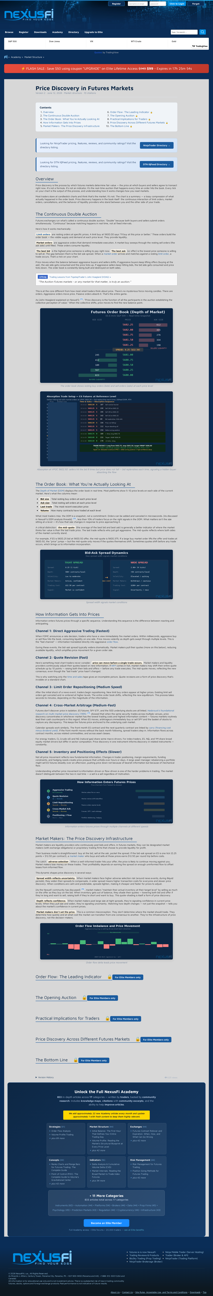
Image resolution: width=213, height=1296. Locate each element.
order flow (112, 641)
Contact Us (127, 1292)
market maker (77, 856)
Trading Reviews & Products (144, 1255)
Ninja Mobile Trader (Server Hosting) (184, 1252)
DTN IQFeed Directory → (156, 164)
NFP (113, 665)
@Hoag (42, 276)
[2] (74, 518)
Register (116, 3)
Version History (46, 1077)
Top (204, 1292)
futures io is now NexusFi (142, 1252)
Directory (73, 32)
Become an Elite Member (106, 1222)
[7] (88, 713)
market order (110, 253)
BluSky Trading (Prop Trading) (145, 1258)
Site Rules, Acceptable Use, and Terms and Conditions (161, 1292)
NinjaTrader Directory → (156, 145)
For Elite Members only (128, 977)
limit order (163, 253)
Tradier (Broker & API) (176, 1255)
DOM (61, 490)
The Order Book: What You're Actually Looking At (71, 119)
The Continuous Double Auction (61, 115)
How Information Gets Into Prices (62, 122)
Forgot (195, 3)
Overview (48, 112)
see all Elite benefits (134, 1229)
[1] (81, 299)
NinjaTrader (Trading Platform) (181, 1258)
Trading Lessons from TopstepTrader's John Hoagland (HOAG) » (80, 277)
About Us (115, 1292)
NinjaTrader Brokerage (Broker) (145, 1261)
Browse (9, 32)
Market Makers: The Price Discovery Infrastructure (71, 126)
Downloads (40, 32)
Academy (57, 32)
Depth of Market (48, 490)
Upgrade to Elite (94, 32)
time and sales (75, 676)
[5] (82, 889)
